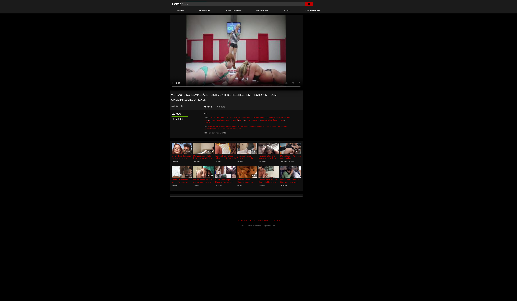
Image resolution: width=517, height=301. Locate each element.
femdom (270, 118)
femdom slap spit (263, 126)
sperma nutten (266, 120)
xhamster (207, 122)
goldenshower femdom (278, 126)
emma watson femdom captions (219, 126)
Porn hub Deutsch (312, 10)
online (206, 120)
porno (226, 120)
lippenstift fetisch (210, 129)
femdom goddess (250, 126)
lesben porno (286, 118)
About (209, 107)
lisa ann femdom (223, 129)
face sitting (255, 118)
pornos (241, 120)
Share (222, 107)
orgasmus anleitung (216, 120)
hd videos (277, 118)
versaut (281, 120)
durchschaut (245, 118)
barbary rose (216, 118)
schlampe (256, 120)
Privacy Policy (263, 220)
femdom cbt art (237, 126)
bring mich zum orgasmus (230, 118)
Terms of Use (275, 220)
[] (309, 4)
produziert (248, 120)
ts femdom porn (235, 129)
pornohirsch (234, 120)
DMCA (252, 220)
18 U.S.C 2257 (242, 220)
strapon (275, 120)
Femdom (262, 118)
